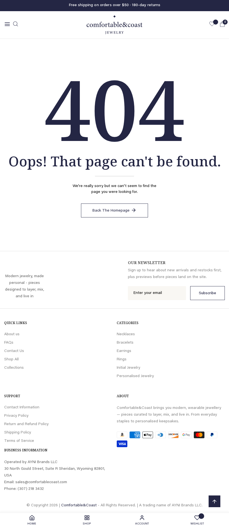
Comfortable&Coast (79, 505)
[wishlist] (211, 24)
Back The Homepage (111, 211)
